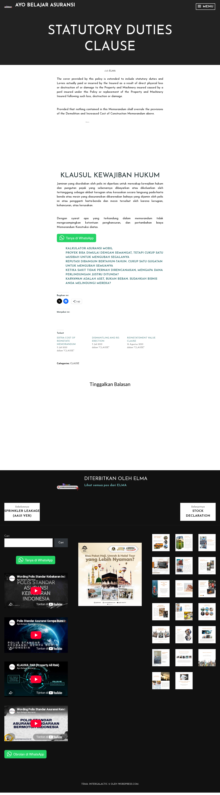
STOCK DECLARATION (198, 511)
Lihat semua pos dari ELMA (105, 485)
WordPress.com (128, 784)
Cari (7, 536)
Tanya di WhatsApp (80, 238)
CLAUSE (74, 363)
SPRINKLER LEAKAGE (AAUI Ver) (22, 511)
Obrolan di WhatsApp (28, 754)
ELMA (112, 71)
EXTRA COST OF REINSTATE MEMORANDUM (66, 341)
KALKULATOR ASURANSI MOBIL (89, 248)
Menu (207, 6)
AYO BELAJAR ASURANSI (45, 5)
